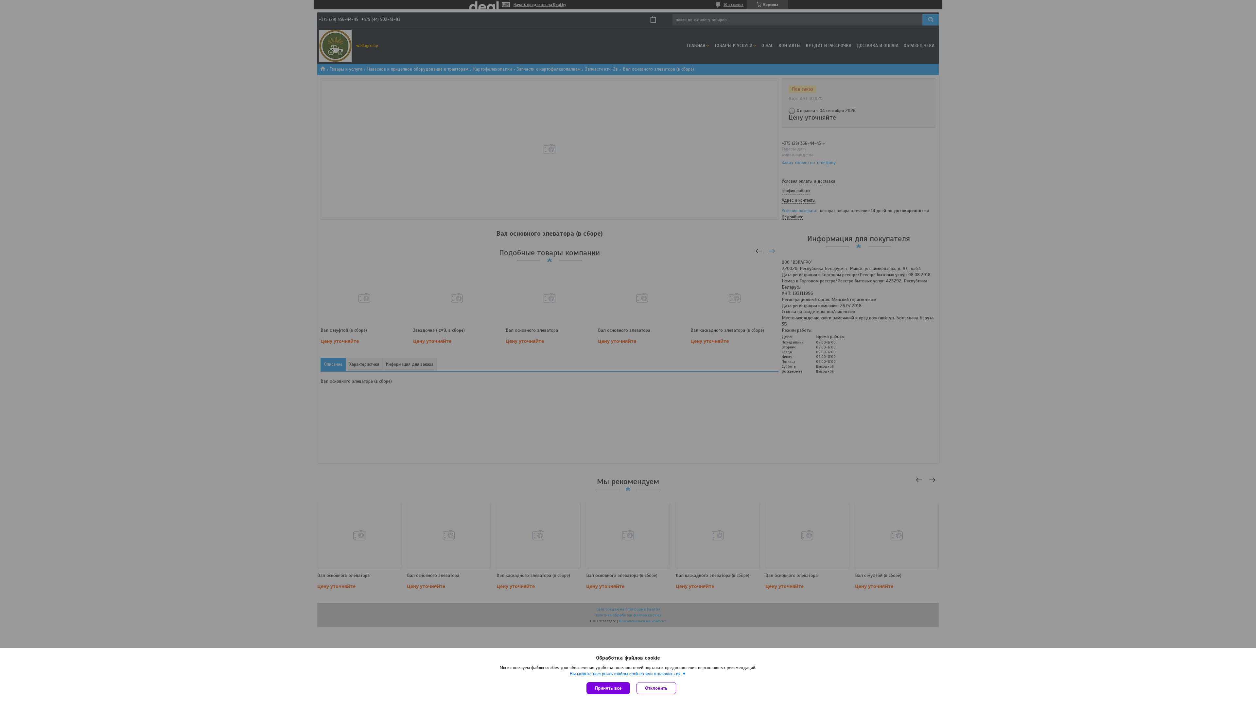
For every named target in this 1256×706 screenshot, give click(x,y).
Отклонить (656, 688)
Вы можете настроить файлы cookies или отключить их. (626, 673)
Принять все (608, 688)
